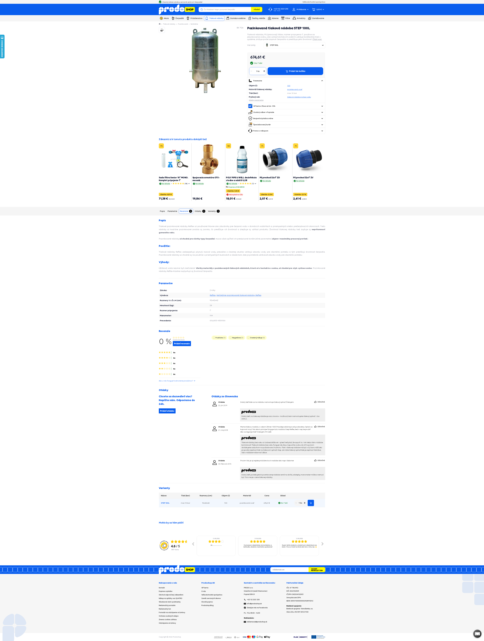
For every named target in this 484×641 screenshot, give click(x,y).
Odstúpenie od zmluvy (167, 623)
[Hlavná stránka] (160, 24)
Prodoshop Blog (207, 605)
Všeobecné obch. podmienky (170, 602)
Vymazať (249, 9)
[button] (322, 81)
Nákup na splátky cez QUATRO (170, 598)
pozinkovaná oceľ (294, 89)
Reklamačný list (165, 609)
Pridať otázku (167, 411)
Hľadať (257, 9)
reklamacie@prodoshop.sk (257, 622)
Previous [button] (193, 544)
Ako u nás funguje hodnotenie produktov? (176, 381)
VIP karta (204, 588)
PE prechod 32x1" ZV (303, 177)
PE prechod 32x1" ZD (270, 177)
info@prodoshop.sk (254, 604)
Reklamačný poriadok (167, 605)
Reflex (213, 295)
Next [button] (322, 544)
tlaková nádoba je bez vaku (299, 97)
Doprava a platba (165, 591)
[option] (216, 546)
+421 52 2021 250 (253, 600)
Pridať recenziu (182, 343)
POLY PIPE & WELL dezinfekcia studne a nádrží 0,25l (241, 179)
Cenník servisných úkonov (211, 598)
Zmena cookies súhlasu (168, 619)
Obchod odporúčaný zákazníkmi (171, 595)
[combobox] (294, 45)
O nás (203, 591)
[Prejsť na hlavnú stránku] (177, 9)
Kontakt (162, 588)
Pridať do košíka (311, 503)
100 (288, 86)
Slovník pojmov (207, 602)
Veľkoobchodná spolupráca (211, 595)
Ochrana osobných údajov (169, 616)
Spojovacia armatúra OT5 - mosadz (206, 179)
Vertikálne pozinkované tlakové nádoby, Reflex (238, 295)
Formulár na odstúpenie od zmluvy (172, 612)
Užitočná (321, 402)
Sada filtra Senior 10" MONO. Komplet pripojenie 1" (173, 179)
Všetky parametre (256, 100)
